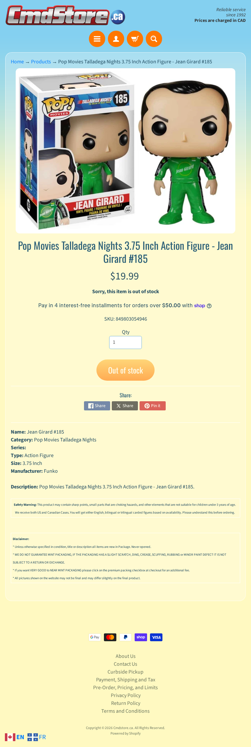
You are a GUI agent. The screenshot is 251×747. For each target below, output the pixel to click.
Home (17, 61)
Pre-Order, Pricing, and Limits (125, 687)
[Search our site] (154, 39)
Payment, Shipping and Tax (125, 679)
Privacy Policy (126, 695)
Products (41, 61)
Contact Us (125, 664)
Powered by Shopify (125, 733)
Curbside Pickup (125, 671)
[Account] (116, 39)
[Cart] (135, 39)
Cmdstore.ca (123, 727)
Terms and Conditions (125, 711)
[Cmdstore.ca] (65, 15)
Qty (125, 332)
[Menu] (97, 39)
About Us (126, 656)
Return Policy (125, 703)
